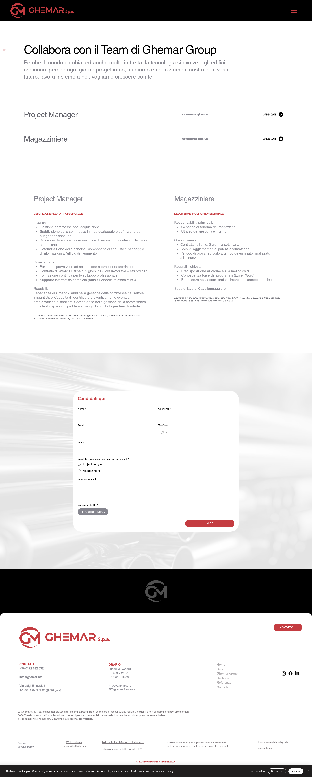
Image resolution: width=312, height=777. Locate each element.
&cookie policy (26, 746)
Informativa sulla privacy (160, 771)
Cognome (164, 408)
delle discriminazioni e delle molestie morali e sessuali (197, 746)
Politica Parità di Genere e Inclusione (123, 742)
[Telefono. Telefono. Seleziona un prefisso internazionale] (164, 432)
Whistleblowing (74, 742)
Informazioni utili (87, 479)
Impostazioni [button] (258, 771)
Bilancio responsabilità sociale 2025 (122, 749)
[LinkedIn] (297, 673)
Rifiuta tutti (277, 771)
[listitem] (166, 114)
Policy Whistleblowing (75, 746)
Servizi (222, 669)
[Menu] (294, 10)
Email (82, 425)
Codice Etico (265, 747)
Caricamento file (88, 504)
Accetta (295, 771)
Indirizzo (82, 442)
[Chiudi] (308, 771)
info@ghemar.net (31, 677)
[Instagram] (284, 673)
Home (221, 664)
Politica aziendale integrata (273, 742)
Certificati (223, 678)
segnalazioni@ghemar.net (35, 718)
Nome (82, 408)
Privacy (22, 743)
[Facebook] (290, 673)
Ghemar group (227, 673)
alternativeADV (168, 761)
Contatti (222, 687)
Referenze (224, 682)
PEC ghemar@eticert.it (122, 689)
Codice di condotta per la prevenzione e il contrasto (196, 742)
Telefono (164, 425)
